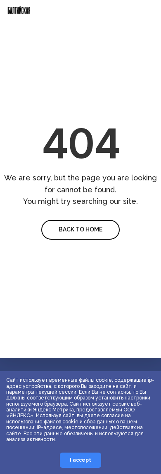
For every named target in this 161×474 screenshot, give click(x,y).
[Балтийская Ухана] (19, 17)
